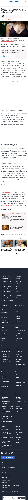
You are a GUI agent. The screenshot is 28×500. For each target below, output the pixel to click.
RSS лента (5, 487)
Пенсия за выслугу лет (7, 446)
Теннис (18, 313)
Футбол (18, 308)
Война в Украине (6, 371)
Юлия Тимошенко (7, 416)
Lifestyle (17, 346)
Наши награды (6, 475)
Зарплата (18, 276)
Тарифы (4, 317)
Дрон (3, 338)
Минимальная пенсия (6, 442)
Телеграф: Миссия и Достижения (10, 485)
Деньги (4, 310)
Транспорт (5, 312)
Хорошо (21, 498)
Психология (19, 338)
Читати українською (6, 19)
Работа (18, 278)
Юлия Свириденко (7, 421)
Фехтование (19, 321)
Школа (17, 288)
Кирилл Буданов (6, 411)
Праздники (18, 394)
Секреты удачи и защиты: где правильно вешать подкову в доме (17, 227)
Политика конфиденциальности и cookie (12, 464)
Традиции (18, 403)
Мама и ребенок (20, 330)
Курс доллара (5, 320)
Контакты (4, 477)
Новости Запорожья (7, 288)
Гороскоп (12, 213)
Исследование (20, 341)
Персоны (3, 394)
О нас (3, 462)
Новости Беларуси (7, 361)
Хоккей (18, 316)
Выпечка (18, 429)
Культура (18, 359)
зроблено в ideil (5, 495)
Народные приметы (21, 401)
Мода (17, 354)
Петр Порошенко (6, 413)
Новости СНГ (5, 356)
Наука (3, 327)
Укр (26, 1)
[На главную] (14, 2)
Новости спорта (19, 305)
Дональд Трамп (6, 401)
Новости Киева (6, 276)
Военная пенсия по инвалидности (7, 438)
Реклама (4, 472)
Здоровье (18, 327)
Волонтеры (5, 386)
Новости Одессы (6, 283)
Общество (18, 273)
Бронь (17, 377)
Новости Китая (6, 359)
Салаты (18, 439)
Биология (4, 335)
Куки (13, 498)
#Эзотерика (8, 234)
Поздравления (20, 366)
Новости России (6, 354)
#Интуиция (15, 234)
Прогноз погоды (20, 297)
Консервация (19, 432)
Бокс (17, 311)
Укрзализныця (6, 322)
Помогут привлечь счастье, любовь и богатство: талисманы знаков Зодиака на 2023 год (17, 217)
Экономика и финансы (4, 306)
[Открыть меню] (2, 2)
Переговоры (5, 381)
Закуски (18, 442)
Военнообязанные (21, 382)
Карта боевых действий (6, 375)
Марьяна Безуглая (7, 419)
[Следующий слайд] (26, 5)
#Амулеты (22, 234)
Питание (18, 333)
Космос (4, 333)
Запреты (18, 406)
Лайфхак (18, 361)
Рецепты (17, 426)
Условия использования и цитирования (12, 470)
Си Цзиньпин (5, 403)
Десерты (18, 437)
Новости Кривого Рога (6, 292)
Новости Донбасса (7, 295)
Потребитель (19, 351)
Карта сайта (5, 482)
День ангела (19, 408)
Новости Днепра (6, 281)
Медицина (18, 286)
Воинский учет (20, 385)
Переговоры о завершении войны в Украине (14, 4)
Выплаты (18, 281)
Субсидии (18, 283)
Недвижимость (6, 315)
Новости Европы (6, 349)
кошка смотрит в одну (7, 205)
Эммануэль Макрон (7, 406)
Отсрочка (18, 380)
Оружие (4, 384)
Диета (17, 335)
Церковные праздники (19, 398)
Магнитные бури (20, 364)
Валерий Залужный (7, 408)
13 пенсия (5, 429)
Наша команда (6, 480)
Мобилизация (19, 371)
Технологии (5, 330)
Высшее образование (19, 292)
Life (11, 224)
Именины (18, 411)
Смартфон (5, 341)
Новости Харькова (7, 278)
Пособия (18, 295)
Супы (17, 434)
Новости (3, 273)
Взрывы (4, 378)
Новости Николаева (7, 300)
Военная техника (6, 389)
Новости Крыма (6, 297)
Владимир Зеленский (5, 398)
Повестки (18, 375)
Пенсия (3, 426)
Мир (2, 346)
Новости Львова (6, 286)
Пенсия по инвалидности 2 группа (6, 433)
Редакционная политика (8, 467)
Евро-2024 (19, 318)
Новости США (6, 351)
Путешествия (19, 356)
